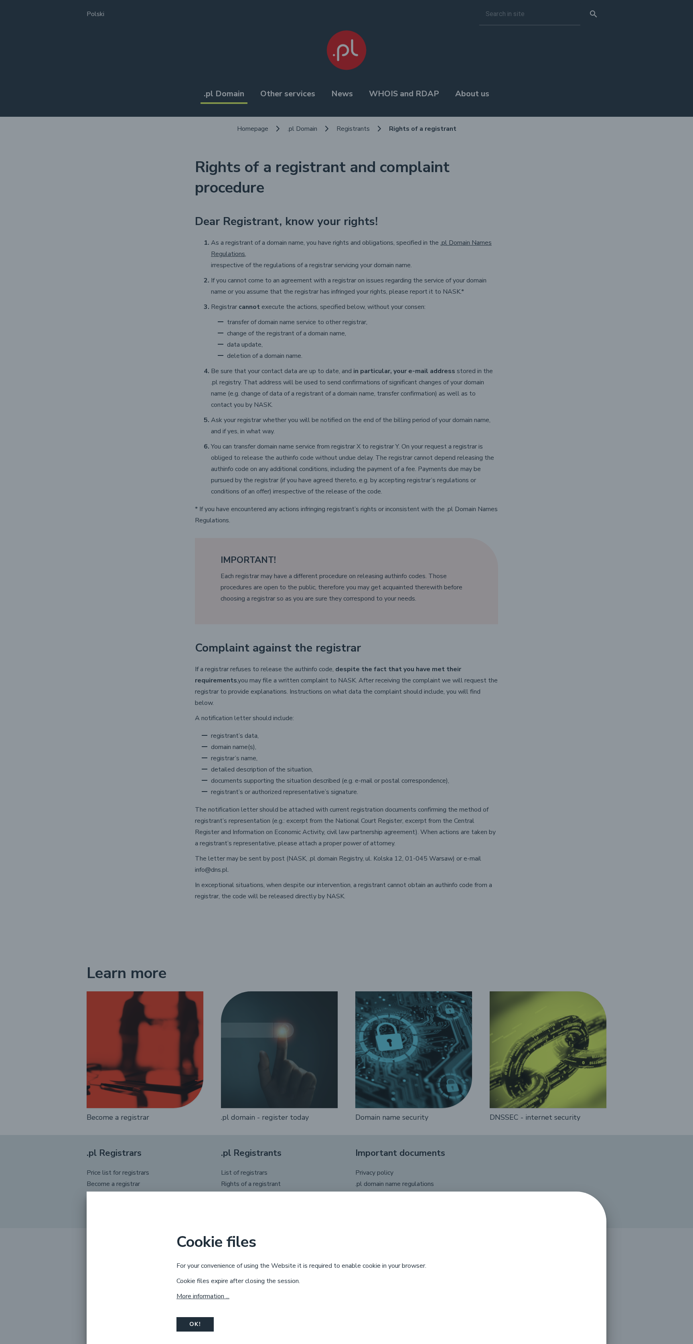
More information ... (202, 1296)
